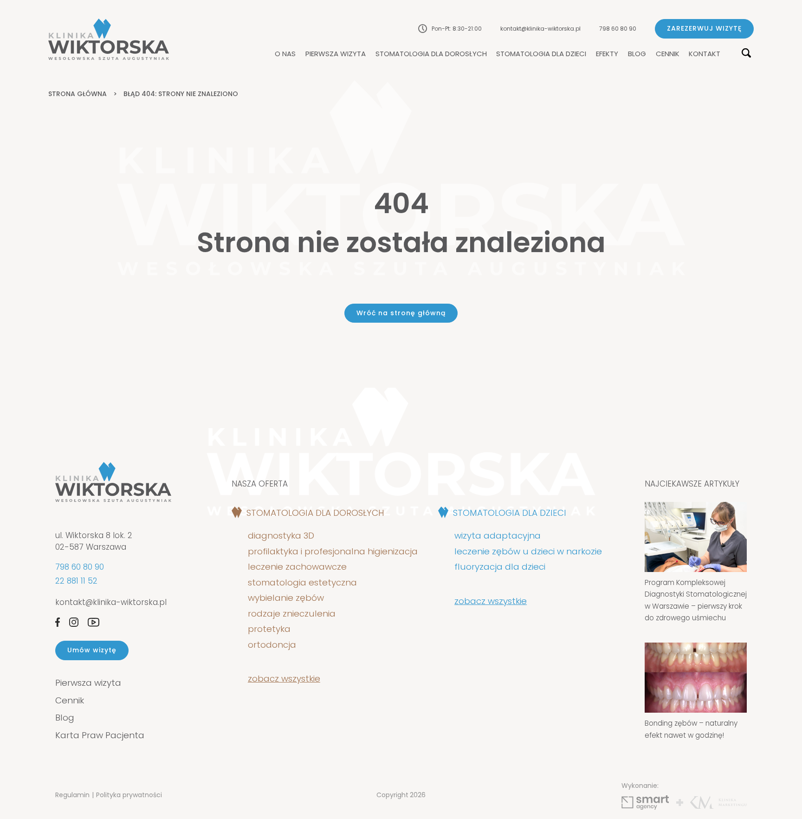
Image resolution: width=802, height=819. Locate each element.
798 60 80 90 (617, 28)
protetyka (269, 629)
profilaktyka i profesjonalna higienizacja (333, 552)
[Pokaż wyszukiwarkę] (746, 53)
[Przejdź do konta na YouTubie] (93, 622)
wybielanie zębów (286, 598)
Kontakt (704, 54)
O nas (285, 54)
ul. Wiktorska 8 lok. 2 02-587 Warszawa (93, 541)
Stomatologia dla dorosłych (431, 54)
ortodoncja (272, 645)
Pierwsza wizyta (335, 54)
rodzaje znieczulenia (292, 614)
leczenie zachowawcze (297, 567)
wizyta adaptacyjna (497, 536)
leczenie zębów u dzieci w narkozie (528, 552)
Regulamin (72, 795)
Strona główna (77, 93)
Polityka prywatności (129, 795)
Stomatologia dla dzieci (541, 54)
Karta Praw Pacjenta (99, 735)
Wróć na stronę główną (401, 313)
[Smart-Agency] (645, 802)
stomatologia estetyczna (302, 583)
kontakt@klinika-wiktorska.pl (540, 28)
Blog (637, 54)
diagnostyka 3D (283, 536)
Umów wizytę (91, 650)
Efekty (607, 54)
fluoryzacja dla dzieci (499, 567)
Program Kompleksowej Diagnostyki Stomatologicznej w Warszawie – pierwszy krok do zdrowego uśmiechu (696, 600)
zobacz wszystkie (284, 679)
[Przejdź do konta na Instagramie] (73, 622)
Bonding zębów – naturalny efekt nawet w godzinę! (691, 729)
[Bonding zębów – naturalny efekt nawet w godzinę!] (696, 678)
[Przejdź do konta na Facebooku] (57, 622)
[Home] (108, 39)
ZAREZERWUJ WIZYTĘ (704, 28)
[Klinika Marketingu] (718, 802)
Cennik (667, 54)
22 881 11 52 (76, 580)
